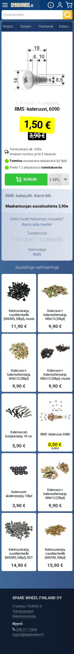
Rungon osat (28, 26)
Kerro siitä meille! (37, 224)
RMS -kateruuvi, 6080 (55, 434)
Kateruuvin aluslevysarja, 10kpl (19, 494)
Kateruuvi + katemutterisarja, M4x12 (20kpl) (55, 494)
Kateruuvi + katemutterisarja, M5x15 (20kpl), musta (55, 374)
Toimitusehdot (22, 611)
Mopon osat (10, 26)
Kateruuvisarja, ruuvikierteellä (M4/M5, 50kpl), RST (19, 553)
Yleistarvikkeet (47, 26)
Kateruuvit (65, 26)
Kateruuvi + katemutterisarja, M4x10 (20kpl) (18, 374)
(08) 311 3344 (26, 630)
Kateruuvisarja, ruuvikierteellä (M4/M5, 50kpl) (55, 553)
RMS (37, 254)
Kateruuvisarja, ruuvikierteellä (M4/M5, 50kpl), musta (18, 315)
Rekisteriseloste (24, 616)
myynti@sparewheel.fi (28, 634)
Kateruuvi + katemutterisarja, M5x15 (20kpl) (55, 315)
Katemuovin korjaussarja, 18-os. (18, 434)
